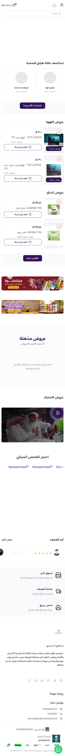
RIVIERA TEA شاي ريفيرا (29, 232)
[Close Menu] (2, 4)
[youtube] (35, 680)
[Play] (58, 413)
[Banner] (32, 38)
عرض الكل (7, 539)
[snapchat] (48, 680)
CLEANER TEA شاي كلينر (29, 208)
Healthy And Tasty (19, 751)
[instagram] (61, 680)
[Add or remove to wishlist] (59, 131)
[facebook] (29, 680)
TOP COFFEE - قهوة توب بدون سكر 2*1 (22, 167)
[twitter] (54, 680)
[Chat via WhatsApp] (58, 749)
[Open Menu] (61, 5)
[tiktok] (42, 680)
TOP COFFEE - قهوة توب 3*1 (26, 137)
